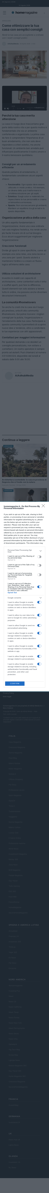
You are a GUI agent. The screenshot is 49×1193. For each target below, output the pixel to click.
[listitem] (24, 551)
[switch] (39, 557)
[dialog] (24, 596)
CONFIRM (14, 683)
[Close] (44, 506)
